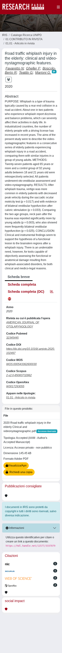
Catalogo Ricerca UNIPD (26, 35)
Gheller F (33, 68)
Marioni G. (43, 72)
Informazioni (16, 527)
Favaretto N (15, 68)
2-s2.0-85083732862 (19, 375)
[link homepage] (25, 7)
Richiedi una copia (20, 472)
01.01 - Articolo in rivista (20, 43)
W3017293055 (15, 386)
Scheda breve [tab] (19, 277)
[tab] (51, 291)
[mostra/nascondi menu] (58, 7)
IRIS (4, 35)
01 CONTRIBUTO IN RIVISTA (24, 39)
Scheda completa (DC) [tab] (26, 291)
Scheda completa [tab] (22, 284)
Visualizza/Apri (17, 465)
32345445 (12, 337)
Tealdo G (26, 72)
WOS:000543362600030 (21, 364)
